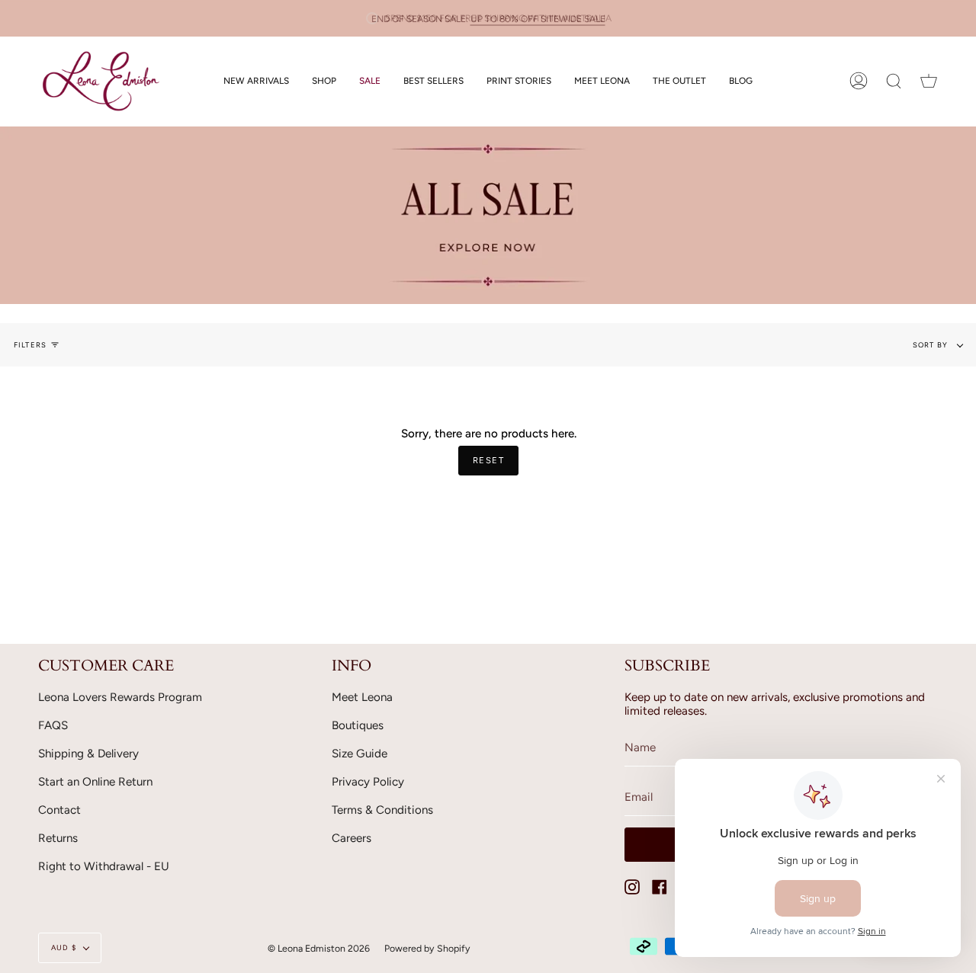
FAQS (53, 725)
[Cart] (928, 81)
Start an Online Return (95, 782)
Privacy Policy (368, 782)
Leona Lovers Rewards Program (120, 697)
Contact (59, 810)
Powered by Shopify (427, 948)
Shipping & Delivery (88, 753)
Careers (351, 838)
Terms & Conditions (382, 810)
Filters (30, 345)
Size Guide (359, 753)
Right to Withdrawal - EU (103, 866)
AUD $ (63, 947)
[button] (324, 81)
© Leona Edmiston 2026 (319, 948)
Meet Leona (362, 697)
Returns (58, 838)
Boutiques (358, 725)
